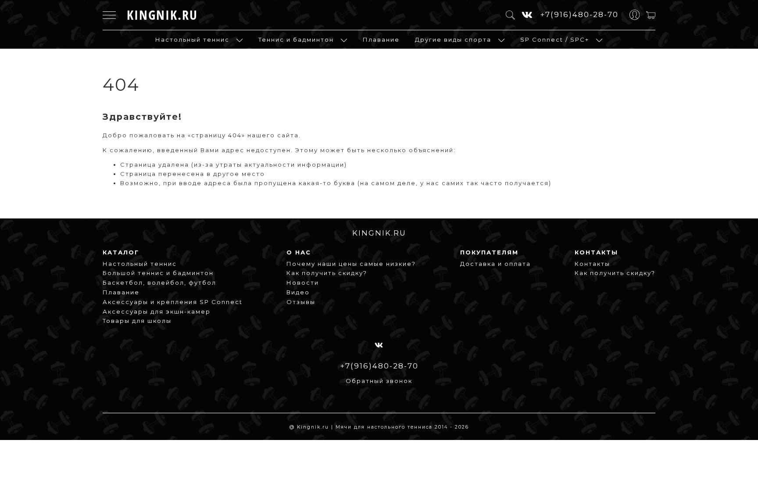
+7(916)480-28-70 (579, 14)
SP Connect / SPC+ (554, 39)
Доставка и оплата (495, 263)
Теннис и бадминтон (296, 39)
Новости (302, 282)
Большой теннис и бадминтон (158, 272)
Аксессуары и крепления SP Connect (173, 301)
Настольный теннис (192, 39)
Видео (298, 292)
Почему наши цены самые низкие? (351, 263)
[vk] (527, 15)
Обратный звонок (379, 380)
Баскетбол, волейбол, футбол (159, 282)
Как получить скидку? (326, 272)
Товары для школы (137, 320)
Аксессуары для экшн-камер (157, 311)
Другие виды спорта (453, 39)
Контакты (592, 263)
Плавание (381, 39)
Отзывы (300, 301)
